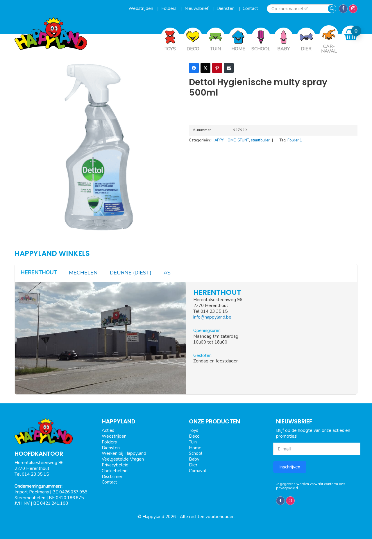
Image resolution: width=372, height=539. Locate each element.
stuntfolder (260, 140)
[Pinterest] (217, 68)
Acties (108, 430)
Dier (193, 465)
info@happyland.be (212, 317)
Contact (250, 8)
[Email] (229, 68)
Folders (169, 8)
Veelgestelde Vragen (123, 459)
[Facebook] (194, 68)
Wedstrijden (141, 8)
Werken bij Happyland (124, 453)
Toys (193, 430)
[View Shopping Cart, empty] (351, 35)
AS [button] (167, 272)
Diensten (226, 8)
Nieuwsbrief (197, 8)
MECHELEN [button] (83, 272)
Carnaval (197, 471)
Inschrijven (289, 467)
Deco (194, 436)
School (195, 453)
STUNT (243, 140)
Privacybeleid (115, 465)
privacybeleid (287, 488)
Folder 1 (294, 140)
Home (195, 448)
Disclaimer (112, 476)
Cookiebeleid (115, 471)
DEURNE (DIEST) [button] (130, 272)
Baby (194, 459)
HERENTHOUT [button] (39, 272)
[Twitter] (205, 68)
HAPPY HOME (224, 140)
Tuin (193, 442)
